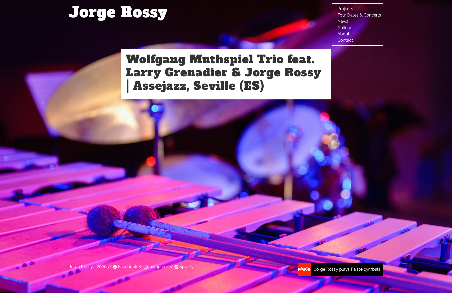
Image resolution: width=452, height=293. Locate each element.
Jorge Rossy (118, 12)
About (343, 33)
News (342, 21)
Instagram (158, 266)
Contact (345, 40)
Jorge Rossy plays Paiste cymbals (346, 269)
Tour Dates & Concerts (359, 15)
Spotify (186, 266)
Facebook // (130, 266)
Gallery (344, 27)
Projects (345, 8)
